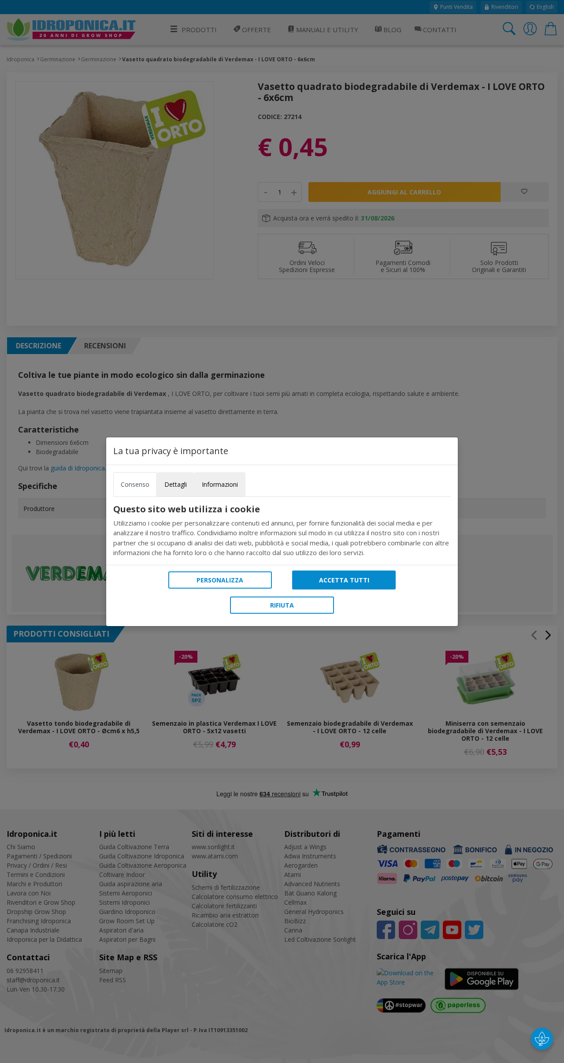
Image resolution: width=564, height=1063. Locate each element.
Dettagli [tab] (175, 484)
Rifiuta (282, 605)
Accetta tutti (344, 580)
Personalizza (220, 580)
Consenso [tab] (135, 484)
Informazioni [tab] (220, 484)
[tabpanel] (282, 531)
